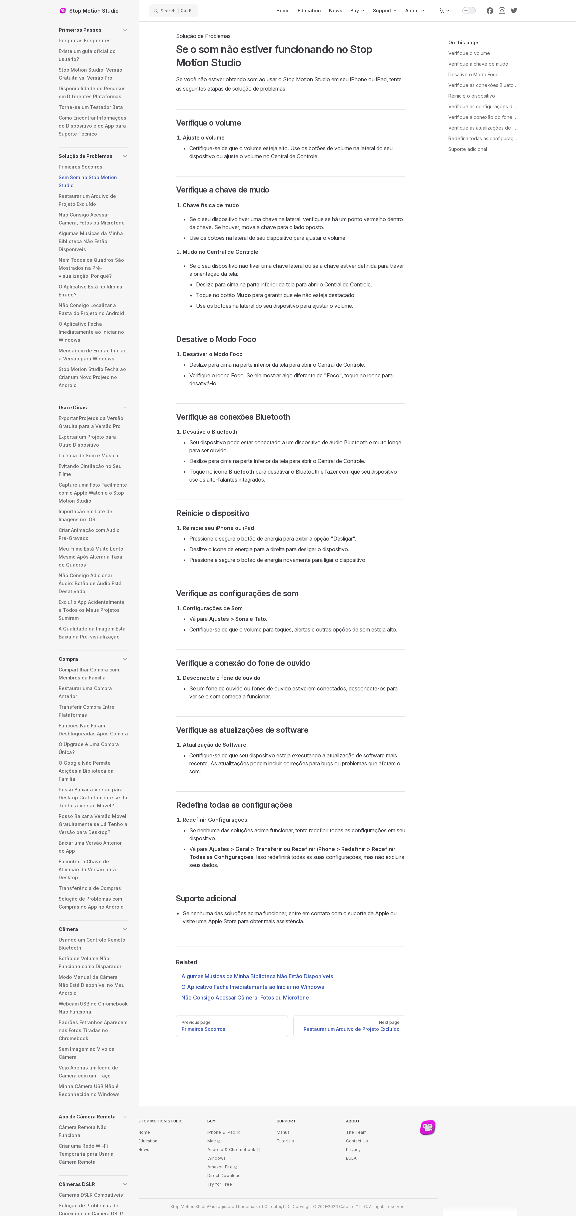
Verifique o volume (469, 53)
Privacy (353, 1149)
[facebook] (490, 11)
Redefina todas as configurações (482, 138)
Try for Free (219, 1184)
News (143, 1149)
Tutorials (285, 1140)
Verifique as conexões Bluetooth (482, 85)
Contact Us (357, 1140)
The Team (356, 1132)
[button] (93, 30)
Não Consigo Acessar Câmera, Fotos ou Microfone (245, 997)
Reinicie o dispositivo (471, 96)
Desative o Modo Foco (473, 74)
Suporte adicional (467, 149)
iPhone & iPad (221, 1132)
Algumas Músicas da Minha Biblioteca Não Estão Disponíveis (257, 976)
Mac (211, 1140)
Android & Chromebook (231, 1149)
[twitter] (514, 11)
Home (144, 1132)
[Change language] (444, 10)
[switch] (469, 10)
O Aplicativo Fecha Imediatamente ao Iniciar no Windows (252, 987)
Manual (284, 1132)
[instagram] (502, 11)
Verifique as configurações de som (482, 106)
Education (147, 1140)
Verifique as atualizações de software (482, 128)
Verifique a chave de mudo (478, 64)
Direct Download (224, 1175)
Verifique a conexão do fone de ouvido (482, 117)
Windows (216, 1158)
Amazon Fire (220, 1166)
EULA (351, 1158)
